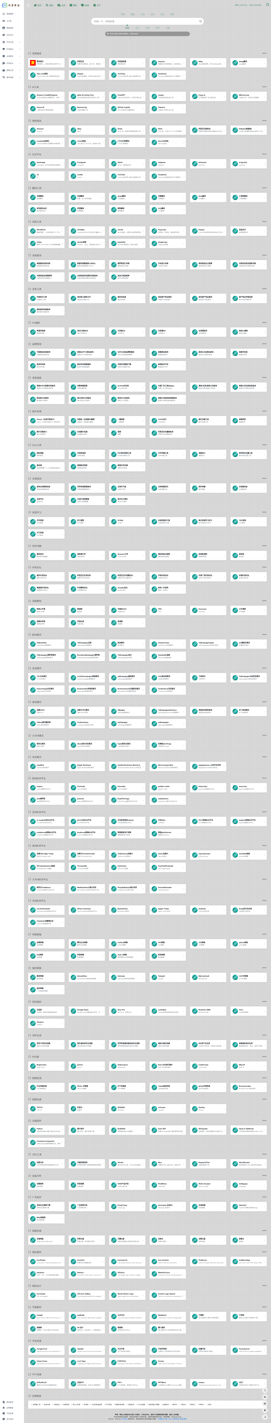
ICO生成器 (141, 1405)
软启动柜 (47, 1405)
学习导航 (109, 1405)
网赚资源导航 (119, 1405)
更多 (209, 1405)
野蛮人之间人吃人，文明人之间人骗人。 (249, 5)
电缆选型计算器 (153, 1405)
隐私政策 (183, 1419)
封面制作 (166, 1405)
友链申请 (176, 1419)
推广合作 (168, 1419)
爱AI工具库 (76, 1405)
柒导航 (86, 1405)
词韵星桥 (131, 1405)
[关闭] (187, 34)
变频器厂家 (37, 1405)
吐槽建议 (161, 1419)
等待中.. (175, 1405)
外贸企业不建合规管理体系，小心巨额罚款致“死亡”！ (128, 34)
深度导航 (66, 1405)
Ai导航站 (57, 1405)
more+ (264, 53)
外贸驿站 (124, 1419)
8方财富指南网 (97, 1405)
